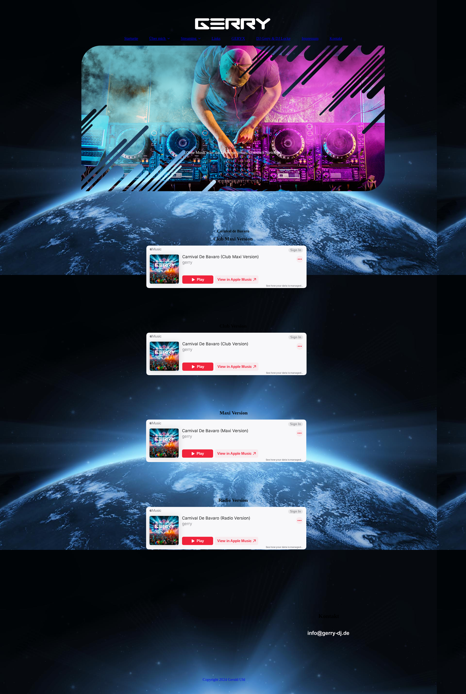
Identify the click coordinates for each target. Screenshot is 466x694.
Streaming (188, 38)
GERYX (238, 38)
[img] (233, 16)
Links (216, 38)
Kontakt (336, 38)
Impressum (310, 38)
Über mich (157, 38)
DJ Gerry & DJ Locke (273, 38)
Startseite (131, 38)
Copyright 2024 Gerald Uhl (224, 679)
